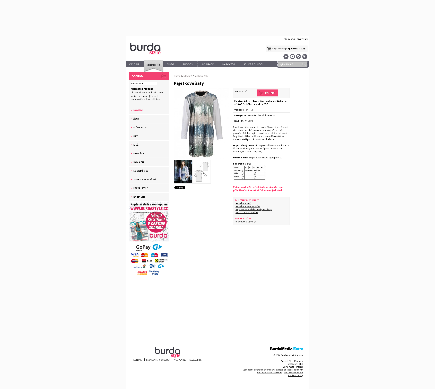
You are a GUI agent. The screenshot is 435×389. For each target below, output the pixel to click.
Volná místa (288, 366)
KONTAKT (138, 359)
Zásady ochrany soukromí (269, 372)
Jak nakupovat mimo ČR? (247, 206)
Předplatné (180, 359)
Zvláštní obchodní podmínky (289, 369)
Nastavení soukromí (293, 372)
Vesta (133, 96)
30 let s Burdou (253, 64)
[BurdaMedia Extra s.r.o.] (286, 349)
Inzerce (299, 366)
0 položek (293, 48)
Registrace (302, 39)
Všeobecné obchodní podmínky (258, 369)
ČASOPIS (134, 64)
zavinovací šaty (138, 99)
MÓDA (170, 64)
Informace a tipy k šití (246, 221)
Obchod (178, 76)
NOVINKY (188, 76)
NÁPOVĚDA (228, 64)
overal (150, 99)
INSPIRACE (208, 64)
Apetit (284, 361)
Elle (290, 361)
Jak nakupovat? (243, 203)
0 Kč (303, 48)
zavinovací (143, 96)
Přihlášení (289, 39)
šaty (158, 99)
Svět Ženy (292, 364)
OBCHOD (152, 68)
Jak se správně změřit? (246, 212)
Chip (301, 364)
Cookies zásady (295, 375)
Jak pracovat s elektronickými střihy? (253, 209)
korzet (154, 96)
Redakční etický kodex (158, 359)
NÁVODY (188, 64)
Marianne (298, 361)
